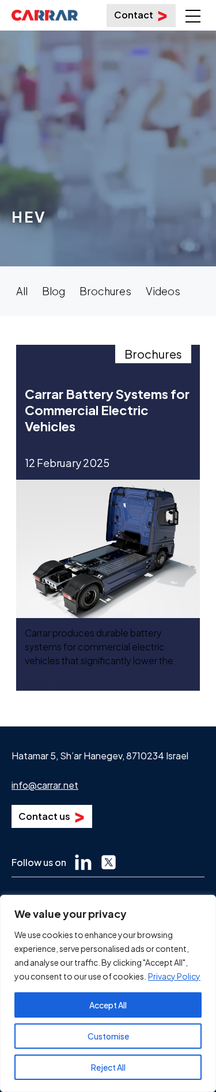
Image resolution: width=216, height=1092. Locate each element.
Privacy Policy (174, 976)
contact (133, 15)
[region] (108, 993)
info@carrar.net (45, 785)
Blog (53, 291)
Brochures (105, 291)
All (22, 291)
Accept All (108, 1005)
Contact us (44, 816)
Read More (51, 686)
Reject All (108, 1067)
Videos (163, 291)
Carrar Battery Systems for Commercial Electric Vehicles (107, 410)
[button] (192, 9)
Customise (108, 1036)
